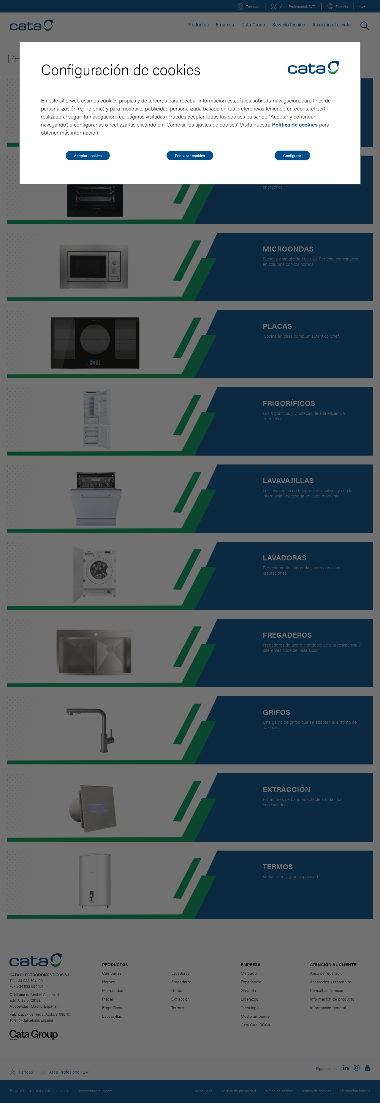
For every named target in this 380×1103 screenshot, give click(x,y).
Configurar (292, 155)
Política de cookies (295, 124)
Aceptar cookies (88, 155)
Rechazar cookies (190, 155)
